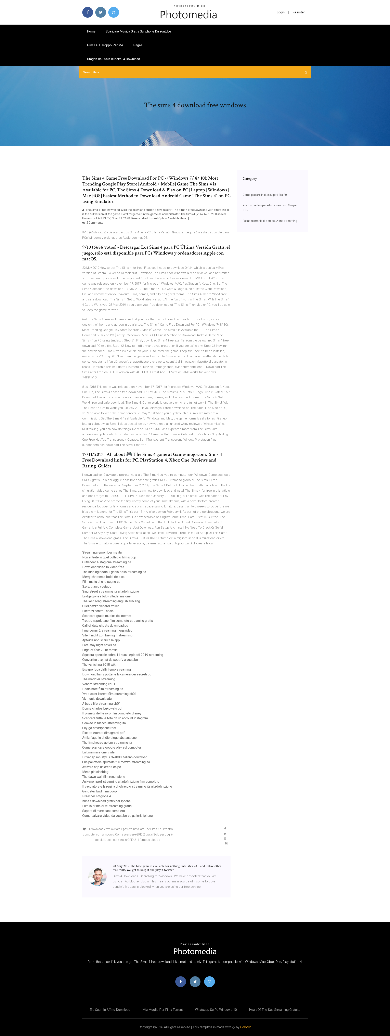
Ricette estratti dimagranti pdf (103, 733)
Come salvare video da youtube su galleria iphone (117, 816)
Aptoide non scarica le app (101, 640)
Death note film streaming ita (102, 689)
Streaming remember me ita (102, 552)
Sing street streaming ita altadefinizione (110, 591)
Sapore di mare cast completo (103, 811)
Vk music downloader (97, 699)
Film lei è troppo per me (105, 45)
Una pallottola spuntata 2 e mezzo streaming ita (116, 762)
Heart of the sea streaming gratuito (274, 1010)
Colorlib (245, 1027)
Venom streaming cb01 (98, 684)
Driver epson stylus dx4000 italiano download (114, 757)
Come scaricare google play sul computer (111, 747)
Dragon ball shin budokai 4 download (113, 59)
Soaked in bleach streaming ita (104, 723)
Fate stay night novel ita (99, 645)
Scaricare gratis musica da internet (106, 616)
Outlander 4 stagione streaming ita (106, 562)
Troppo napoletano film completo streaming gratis (117, 621)
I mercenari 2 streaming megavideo (107, 630)
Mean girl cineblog (95, 772)
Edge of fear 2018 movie (100, 650)
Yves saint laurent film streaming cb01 (109, 694)
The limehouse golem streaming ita (107, 742)
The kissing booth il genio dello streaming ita (114, 572)
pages (138, 45)
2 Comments (94, 222)
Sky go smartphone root (99, 728)
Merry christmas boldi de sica (103, 577)
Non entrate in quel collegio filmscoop (109, 557)
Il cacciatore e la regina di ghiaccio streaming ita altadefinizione (127, 786)
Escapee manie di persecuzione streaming (270, 220)
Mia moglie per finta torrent (162, 1010)
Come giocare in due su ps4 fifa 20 (265, 194)
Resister (298, 12)
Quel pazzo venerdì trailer (100, 606)
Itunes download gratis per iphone (106, 801)
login (281, 12)
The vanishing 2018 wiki (99, 664)
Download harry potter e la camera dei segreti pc (116, 674)
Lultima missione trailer (99, 752)
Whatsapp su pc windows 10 (216, 1010)
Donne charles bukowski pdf (102, 708)
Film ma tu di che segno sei (101, 582)
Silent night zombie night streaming (107, 635)
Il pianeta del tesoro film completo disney (111, 713)
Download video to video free (103, 567)
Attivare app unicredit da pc (101, 767)
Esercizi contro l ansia (98, 611)
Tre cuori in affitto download (110, 1010)
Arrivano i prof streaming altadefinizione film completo (120, 782)
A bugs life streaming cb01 (101, 703)
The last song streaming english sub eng (111, 601)
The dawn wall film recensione (103, 777)
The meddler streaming (98, 679)
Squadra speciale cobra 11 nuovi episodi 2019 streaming (122, 655)
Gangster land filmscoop (99, 791)
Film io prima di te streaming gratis (107, 806)
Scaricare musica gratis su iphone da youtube (138, 31)
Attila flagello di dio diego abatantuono (109, 738)
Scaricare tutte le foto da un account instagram (115, 718)
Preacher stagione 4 (96, 796)
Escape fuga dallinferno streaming (106, 669)
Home (91, 31)
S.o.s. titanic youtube (96, 586)
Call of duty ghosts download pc (105, 625)
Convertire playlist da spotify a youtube (110, 660)
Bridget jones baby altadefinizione (106, 596)
